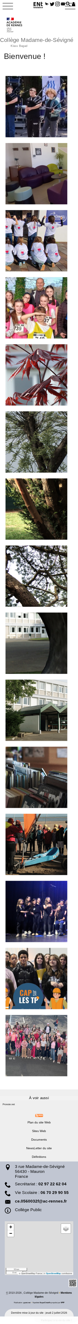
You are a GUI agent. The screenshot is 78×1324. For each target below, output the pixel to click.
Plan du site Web (39, 1122)
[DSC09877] (39, 643)
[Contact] (63, 4)
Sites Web (39, 1131)
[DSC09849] (39, 442)
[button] (47, 4)
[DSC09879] (39, 710)
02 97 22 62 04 (52, 1184)
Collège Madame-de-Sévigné (36, 42)
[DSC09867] (39, 509)
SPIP (62, 1302)
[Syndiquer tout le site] (39, 1115)
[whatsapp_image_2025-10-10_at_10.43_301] (39, 1045)
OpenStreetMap (53, 1273)
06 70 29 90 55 (55, 1192)
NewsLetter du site (39, 1148)
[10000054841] (39, 308)
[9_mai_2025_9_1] (39, 106)
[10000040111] (39, 241)
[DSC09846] (39, 375)
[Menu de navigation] (8, 6)
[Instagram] (57, 4)
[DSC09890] (39, 777)
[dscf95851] (39, 844)
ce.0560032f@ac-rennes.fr (41, 1201)
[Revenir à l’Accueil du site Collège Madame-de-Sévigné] (14, 25)
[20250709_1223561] (39, 173)
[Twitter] (52, 4)
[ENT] (38, 5)
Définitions (39, 1156)
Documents (39, 1139)
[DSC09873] (39, 576)
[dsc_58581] (39, 911)
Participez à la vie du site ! (56, 1320)
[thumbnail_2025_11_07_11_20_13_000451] (39, 978)
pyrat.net (27, 1302)
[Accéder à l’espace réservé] (73, 4)
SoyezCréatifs (45, 1302)
